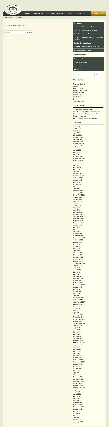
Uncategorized (78, 101)
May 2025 (76, 152)
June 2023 (77, 184)
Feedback (77, 69)
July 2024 (76, 165)
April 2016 (76, 334)
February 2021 (78, 233)
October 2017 (78, 300)
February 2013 (78, 377)
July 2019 (76, 268)
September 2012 (79, 388)
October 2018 (78, 283)
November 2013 (79, 358)
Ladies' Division (78, 93)
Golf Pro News (78, 88)
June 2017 (77, 308)
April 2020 (77, 251)
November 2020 (79, 238)
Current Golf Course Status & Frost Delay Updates (88, 38)
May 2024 (76, 169)
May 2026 (76, 131)
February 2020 (78, 255)
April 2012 (76, 398)
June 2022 (77, 206)
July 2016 (76, 328)
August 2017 (77, 304)
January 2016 (78, 336)
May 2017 (76, 311)
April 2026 (76, 133)
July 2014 (76, 347)
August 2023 (77, 180)
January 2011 (78, 422)
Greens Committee (80, 90)
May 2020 (76, 248)
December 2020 (79, 236)
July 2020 (76, 244)
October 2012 (78, 385)
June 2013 (77, 368)
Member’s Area (99, 13)
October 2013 (78, 360)
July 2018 (76, 289)
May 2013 (76, 370)
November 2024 (79, 159)
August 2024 (77, 163)
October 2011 (78, 405)
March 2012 (77, 400)
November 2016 (79, 319)
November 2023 (79, 176)
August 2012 (77, 390)
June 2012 (77, 394)
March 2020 (77, 253)
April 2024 (76, 171)
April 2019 (76, 274)
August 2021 (77, 225)
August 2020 (77, 242)
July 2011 (76, 411)
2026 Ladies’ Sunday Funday (83, 110)
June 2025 (77, 150)
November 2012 (79, 383)
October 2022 (78, 197)
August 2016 (77, 326)
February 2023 (78, 191)
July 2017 (76, 306)
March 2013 (77, 375)
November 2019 (79, 259)
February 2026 (78, 137)
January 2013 (78, 379)
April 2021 (76, 231)
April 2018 (76, 296)
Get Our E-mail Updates (82, 43)
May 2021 (76, 229)
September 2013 (79, 362)
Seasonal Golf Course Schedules (85, 30)
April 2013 (76, 373)
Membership (38, 13)
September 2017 (79, 302)
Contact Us (80, 13)
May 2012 (76, 396)
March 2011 (77, 420)
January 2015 (78, 338)
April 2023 (76, 189)
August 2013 (77, 364)
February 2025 (78, 156)
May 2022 (76, 208)
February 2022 (78, 214)
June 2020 (77, 246)
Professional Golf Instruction (84, 27)
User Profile (78, 66)
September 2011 (79, 407)
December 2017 (78, 298)
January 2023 (78, 193)
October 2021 (78, 221)
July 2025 (76, 148)
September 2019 (79, 263)
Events (75, 86)
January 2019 (78, 276)
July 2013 (76, 366)
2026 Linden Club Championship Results (87, 112)
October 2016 (78, 321)
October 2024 (78, 161)
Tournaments (79, 59)
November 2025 (79, 144)
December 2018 (78, 278)
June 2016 (77, 330)
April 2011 (76, 418)
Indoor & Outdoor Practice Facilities (86, 47)
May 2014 (76, 351)
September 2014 (79, 343)
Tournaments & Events (55, 13)
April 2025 (76, 154)
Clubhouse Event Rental (82, 50)
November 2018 (79, 281)
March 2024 (77, 174)
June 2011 (77, 413)
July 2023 (76, 182)
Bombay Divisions (79, 116)
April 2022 (76, 210)
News (69, 13)
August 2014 (77, 345)
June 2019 (77, 270)
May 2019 (76, 272)
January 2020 (78, 257)
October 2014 (78, 340)
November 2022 (79, 195)
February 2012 (78, 403)
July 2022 (76, 204)
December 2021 (78, 218)
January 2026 (78, 139)
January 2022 (78, 216)
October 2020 (78, 240)
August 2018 (77, 287)
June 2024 (77, 167)
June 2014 (77, 349)
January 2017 (78, 315)
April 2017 (76, 313)
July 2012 (76, 392)
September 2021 (79, 223)
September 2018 (79, 285)
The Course (78, 23)
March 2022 (77, 212)
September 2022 (79, 199)
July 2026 (76, 126)
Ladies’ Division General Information (86, 114)
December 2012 (78, 381)
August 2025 (77, 146)
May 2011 (76, 415)
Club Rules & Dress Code (82, 34)
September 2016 (79, 323)
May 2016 (76, 332)
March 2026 (77, 135)
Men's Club (77, 97)
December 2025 (78, 141)
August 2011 (77, 409)
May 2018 (76, 293)
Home (27, 13)
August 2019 (77, 266)
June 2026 (77, 129)
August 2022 (77, 201)
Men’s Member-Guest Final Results (85, 118)
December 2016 (78, 317)
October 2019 (78, 261)
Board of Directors (80, 62)
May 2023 (76, 186)
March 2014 (77, 355)
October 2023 (78, 178)
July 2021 (76, 227)
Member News (78, 95)
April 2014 (76, 353)
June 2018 (77, 291)
